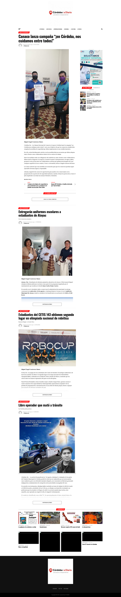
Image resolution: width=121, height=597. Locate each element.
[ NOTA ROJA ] (49, 29)
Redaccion (26, 45)
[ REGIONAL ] (66, 29)
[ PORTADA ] (41, 29)
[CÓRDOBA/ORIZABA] (58, 29)
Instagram (66, 588)
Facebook (55, 588)
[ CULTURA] (73, 29)
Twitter (60, 588)
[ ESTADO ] (79, 29)
